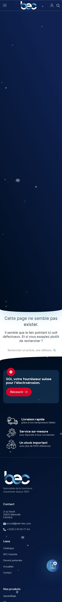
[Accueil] (28, 5)
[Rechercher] (58, 5)
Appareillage (9, 595)
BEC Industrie (10, 554)
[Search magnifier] (54, 350)
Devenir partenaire (12, 560)
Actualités (8, 566)
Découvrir (16, 392)
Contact (7, 572)
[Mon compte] (52, 5)
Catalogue (8, 548)
